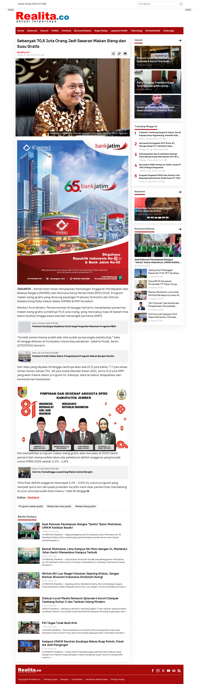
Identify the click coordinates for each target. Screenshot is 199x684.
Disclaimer (77, 679)
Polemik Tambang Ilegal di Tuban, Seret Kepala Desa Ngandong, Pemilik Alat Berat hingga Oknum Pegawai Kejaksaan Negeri (160, 134)
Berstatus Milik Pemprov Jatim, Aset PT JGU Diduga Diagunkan (160, 166)
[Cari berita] (180, 4)
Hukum (44, 30)
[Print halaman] (125, 53)
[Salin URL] (119, 53)
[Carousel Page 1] (148, 217)
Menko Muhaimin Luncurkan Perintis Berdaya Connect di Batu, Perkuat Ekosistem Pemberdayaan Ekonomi (163, 294)
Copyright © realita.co (29, 679)
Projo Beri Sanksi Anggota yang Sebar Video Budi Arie (154, 209)
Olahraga (168, 30)
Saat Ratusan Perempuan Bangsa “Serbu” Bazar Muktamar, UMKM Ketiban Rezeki (157, 261)
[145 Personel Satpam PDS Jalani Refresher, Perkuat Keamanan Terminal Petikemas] (140, 317)
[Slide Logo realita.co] (42, 17)
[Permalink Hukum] (180, 41)
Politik (55, 30)
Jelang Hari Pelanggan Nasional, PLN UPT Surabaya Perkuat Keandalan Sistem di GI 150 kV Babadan (164, 272)
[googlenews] (174, 671)
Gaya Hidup (101, 30)
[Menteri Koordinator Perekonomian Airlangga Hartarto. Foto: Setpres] (73, 97)
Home (20, 30)
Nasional (32, 30)
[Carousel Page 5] (163, 217)
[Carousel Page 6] (167, 217)
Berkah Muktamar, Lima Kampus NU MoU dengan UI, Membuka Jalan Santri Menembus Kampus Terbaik (84, 550)
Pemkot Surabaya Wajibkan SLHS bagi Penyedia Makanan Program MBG (74, 326)
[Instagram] (158, 671)
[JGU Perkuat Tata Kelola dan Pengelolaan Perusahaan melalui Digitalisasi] (140, 305)
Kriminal (66, 30)
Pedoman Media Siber (97, 679)
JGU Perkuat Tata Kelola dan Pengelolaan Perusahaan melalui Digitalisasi (163, 305)
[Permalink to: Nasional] (180, 192)
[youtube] (169, 671)
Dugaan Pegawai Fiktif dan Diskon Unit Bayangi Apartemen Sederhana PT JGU (159, 177)
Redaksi (33, 497)
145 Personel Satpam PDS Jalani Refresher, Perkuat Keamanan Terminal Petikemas (162, 316)
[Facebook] (153, 671)
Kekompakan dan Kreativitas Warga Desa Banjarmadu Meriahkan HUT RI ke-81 (160, 155)
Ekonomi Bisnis (82, 30)
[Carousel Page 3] (155, 217)
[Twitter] (163, 671)
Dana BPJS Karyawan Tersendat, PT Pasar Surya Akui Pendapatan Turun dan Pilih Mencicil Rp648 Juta (163, 283)
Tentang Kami (50, 679)
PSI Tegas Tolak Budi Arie (59, 623)
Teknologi (136, 30)
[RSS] (179, 671)
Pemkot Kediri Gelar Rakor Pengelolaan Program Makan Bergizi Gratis (73, 356)
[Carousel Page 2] (152, 217)
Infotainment (152, 30)
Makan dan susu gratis (59, 506)
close (11, 10)
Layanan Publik (119, 30)
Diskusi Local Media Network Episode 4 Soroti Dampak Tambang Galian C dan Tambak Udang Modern (80, 600)
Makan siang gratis (85, 506)
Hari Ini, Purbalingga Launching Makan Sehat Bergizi (62, 472)
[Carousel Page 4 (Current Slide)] (159, 217)
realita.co (23, 52)
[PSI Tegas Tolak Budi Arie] (29, 627)
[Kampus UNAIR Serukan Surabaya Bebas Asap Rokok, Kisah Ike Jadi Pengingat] (29, 645)
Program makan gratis (31, 506)
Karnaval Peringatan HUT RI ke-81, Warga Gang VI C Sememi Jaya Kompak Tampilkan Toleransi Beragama (160, 145)
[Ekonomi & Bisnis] (180, 229)
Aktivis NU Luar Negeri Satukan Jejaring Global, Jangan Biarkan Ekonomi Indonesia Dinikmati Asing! (80, 575)
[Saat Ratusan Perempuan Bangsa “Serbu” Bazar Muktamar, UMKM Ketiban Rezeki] (29, 530)
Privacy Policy (118, 679)
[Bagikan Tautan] (113, 53)
